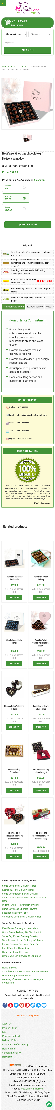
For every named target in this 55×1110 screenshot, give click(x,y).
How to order (9, 1048)
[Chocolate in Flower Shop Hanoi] (41, 687)
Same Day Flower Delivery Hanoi (19, 885)
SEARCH (28, 50)
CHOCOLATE (24, 66)
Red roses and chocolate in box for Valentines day (40, 836)
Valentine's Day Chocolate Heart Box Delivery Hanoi (14, 836)
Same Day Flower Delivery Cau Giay (20, 936)
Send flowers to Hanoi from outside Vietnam (25, 971)
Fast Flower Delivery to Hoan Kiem (20, 928)
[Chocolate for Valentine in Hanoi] (14, 687)
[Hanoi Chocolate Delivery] (41, 558)
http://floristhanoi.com (32, 1088)
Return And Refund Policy (15, 1044)
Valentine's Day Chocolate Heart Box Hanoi (40, 643)
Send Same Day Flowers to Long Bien (21, 956)
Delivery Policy (10, 1040)
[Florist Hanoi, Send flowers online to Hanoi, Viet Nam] (27, 8)
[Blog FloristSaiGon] (33, 1005)
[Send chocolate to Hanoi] (14, 621)
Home (3, 66)
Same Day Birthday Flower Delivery (20, 893)
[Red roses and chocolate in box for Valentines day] (41, 814)
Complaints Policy (11, 1052)
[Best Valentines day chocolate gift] (41, 751)
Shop (10, 66)
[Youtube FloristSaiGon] (10, 1005)
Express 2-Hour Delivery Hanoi (18, 889)
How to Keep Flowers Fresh (16, 975)
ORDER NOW (29, 224)
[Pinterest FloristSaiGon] (27, 1005)
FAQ (4, 1032)
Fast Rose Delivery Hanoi (15, 912)
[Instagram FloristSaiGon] (44, 1005)
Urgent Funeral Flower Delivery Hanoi (21, 904)
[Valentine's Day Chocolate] (14, 751)
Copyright (7, 1057)
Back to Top (49, 1104)
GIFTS (16, 66)
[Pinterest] (16, 1005)
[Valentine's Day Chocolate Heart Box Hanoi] (41, 621)
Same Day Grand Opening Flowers (19, 909)
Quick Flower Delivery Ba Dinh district (21, 932)
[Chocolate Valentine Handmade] (14, 558)
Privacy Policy (9, 1028)
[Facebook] (5, 1005)
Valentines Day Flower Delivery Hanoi (21, 916)
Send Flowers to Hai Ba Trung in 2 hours (22, 940)
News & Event (9, 967)
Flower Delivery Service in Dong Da (20, 944)
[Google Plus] (22, 1005)
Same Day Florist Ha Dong (15, 952)
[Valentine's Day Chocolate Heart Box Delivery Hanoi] (14, 814)
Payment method (11, 1036)
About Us (7, 1023)
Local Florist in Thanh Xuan (15, 948)
